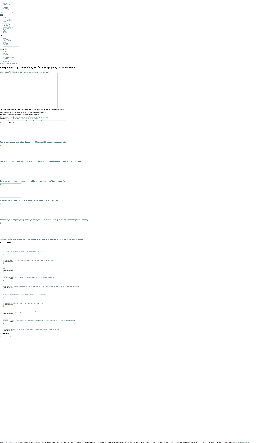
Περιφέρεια (8, 24)
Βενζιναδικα (5, 8)
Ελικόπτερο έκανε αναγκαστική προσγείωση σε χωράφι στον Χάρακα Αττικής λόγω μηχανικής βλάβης (42, 239)
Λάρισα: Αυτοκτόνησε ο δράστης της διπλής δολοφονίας (22, 118)
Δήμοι (7, 25)
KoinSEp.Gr (16, 442)
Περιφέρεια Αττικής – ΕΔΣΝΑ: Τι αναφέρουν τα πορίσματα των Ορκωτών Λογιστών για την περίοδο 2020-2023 (36, 120)
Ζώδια (4, 31)
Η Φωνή (5, 442)
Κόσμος (4, 21)
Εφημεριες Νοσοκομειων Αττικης (10, 10)
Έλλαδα (4, 17)
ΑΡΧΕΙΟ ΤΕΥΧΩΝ (6, 4)
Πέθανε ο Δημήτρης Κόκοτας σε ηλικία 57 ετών (15, 269)
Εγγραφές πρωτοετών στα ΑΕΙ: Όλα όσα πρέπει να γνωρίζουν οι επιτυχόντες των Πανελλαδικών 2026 (29, 277)
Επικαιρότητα (9, 20)
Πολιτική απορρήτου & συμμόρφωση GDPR (242, 442)
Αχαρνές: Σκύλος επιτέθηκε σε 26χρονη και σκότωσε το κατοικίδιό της (29, 200)
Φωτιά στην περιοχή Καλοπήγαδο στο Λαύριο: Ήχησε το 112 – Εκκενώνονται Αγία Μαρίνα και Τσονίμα (42, 161)
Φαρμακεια (5, 7)
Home (8, 63)
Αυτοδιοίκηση (6, 23)
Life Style (5, 29)
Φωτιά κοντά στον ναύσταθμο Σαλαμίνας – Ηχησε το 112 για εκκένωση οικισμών (33, 142)
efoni (1, 71)
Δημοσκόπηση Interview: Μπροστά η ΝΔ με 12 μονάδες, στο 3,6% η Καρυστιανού (23, 303)
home (4, 1)
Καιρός (4, 5)
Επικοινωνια (5, 3)
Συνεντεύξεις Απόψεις (8, 27)
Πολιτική (8, 19)
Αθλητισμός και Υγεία (8, 28)
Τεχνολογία (5, 32)
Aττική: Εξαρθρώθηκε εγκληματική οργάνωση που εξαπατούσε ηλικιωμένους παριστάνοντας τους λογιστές (44, 220)
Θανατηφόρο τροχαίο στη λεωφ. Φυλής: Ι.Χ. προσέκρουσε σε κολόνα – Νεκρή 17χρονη (34, 181)
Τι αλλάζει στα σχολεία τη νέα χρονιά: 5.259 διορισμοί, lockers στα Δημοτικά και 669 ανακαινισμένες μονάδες (31, 329)
